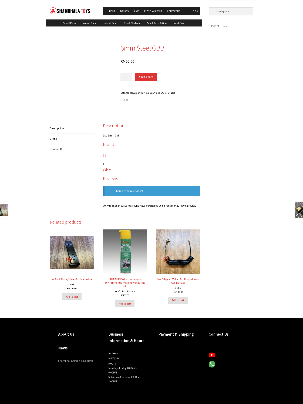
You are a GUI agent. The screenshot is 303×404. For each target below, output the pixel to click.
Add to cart (146, 77)
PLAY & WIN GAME (153, 11)
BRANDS (124, 11)
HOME (112, 11)
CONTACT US (173, 11)
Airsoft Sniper (90, 23)
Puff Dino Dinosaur (125, 291)
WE (73, 284)
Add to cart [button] (72, 296)
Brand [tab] (53, 138)
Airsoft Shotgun (132, 23)
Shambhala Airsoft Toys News (75, 360)
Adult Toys (179, 23)
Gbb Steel (161, 92)
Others (171, 92)
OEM (125, 100)
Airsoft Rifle (111, 23)
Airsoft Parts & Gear (157, 23)
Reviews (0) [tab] (56, 149)
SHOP (136, 11)
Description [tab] (57, 128)
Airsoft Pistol (69, 23)
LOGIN (195, 11)
